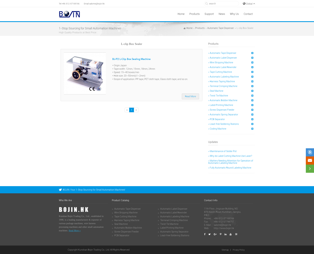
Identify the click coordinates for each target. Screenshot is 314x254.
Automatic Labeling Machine (174, 216)
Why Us (234, 13)
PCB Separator (121, 235)
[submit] (206, 3)
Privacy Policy (239, 250)
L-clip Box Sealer (245, 28)
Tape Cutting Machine (125, 216)
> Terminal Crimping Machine (222, 86)
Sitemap (225, 250)
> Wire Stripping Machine (220, 62)
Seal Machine (121, 224)
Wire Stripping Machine (126, 212)
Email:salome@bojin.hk (94, 4)
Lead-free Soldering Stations (174, 235)
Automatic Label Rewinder (173, 212)
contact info (210, 200)
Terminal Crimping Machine (174, 220)
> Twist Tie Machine (218, 95)
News (222, 13)
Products (194, 13)
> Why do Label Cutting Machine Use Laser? (230, 156)
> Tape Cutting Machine (220, 72)
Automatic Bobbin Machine (128, 227)
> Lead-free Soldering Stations (223, 124)
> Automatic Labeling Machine (223, 76)
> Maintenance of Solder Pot (222, 151)
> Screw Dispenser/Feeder (221, 109)
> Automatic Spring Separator (223, 114)
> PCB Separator (216, 119)
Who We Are (65, 200)
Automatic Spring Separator (174, 231)
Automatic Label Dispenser (173, 209)
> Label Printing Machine (220, 105)
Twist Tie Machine (169, 224)
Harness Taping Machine (126, 220)
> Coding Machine (217, 128)
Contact (248, 13)
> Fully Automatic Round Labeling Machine (229, 167)
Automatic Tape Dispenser (220, 28)
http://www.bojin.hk (224, 228)
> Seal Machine (215, 91)
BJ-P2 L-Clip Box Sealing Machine (131, 59)
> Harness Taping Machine (221, 81)
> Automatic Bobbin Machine (222, 100)
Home (181, 13)
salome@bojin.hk (222, 225)
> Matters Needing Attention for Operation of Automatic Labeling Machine (230, 161)
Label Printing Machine (171, 227)
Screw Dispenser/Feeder (126, 231)
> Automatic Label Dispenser (222, 57)
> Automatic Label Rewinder (222, 67)
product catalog (120, 200)
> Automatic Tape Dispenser (222, 53)
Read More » (75, 230)
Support (209, 13)
